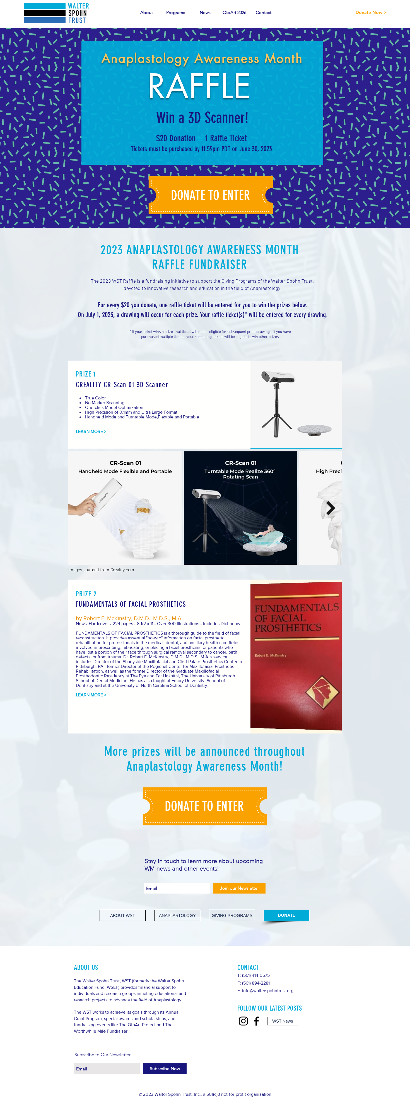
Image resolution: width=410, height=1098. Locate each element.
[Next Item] (330, 508)
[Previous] (31, 128)
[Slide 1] (205, 216)
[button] (211, 195)
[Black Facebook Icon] (256, 1021)
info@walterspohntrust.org (267, 990)
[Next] (378, 128)
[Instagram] (243, 1021)
